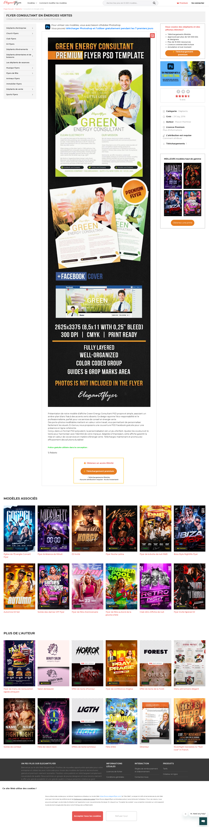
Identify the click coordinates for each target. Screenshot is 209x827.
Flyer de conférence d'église (119, 689)
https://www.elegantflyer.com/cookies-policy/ (111, 799)
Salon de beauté (46, 689)
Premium (184, 3)
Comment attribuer (172, 138)
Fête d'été (111, 747)
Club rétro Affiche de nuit (152, 612)
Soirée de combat (12, 747)
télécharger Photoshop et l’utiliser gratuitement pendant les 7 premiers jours (109, 28)
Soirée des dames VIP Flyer (51, 612)
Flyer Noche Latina (115, 554)
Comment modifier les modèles (53, 3)
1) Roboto (52, 453)
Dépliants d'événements (17, 49)
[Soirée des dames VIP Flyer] (192, 203)
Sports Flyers (12, 95)
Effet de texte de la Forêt (152, 689)
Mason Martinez (183, 122)
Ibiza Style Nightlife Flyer (186, 554)
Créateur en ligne (170, 774)
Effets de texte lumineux (84, 747)
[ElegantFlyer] (12, 3)
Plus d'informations (172, 130)
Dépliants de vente (14, 89)
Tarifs (165, 769)
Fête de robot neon (47, 747)
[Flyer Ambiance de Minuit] (173, 176)
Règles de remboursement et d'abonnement (146, 770)
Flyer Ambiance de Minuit (50, 554)
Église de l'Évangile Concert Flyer (17, 555)
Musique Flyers (13, 68)
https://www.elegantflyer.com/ (110, 796)
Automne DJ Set (12, 612)
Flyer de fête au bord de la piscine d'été (118, 613)
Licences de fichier (114, 772)
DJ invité (76, 554)
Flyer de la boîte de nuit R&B (153, 554)
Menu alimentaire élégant (186, 689)
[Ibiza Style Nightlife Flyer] (173, 203)
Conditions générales (115, 777)
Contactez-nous (141, 777)
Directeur (144, 747)
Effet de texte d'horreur (83, 689)
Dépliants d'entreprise (16, 28)
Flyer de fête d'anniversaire (85, 612)
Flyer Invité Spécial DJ (184, 612)
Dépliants (183, 111)
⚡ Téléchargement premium (98, 471)
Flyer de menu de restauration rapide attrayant (18, 690)
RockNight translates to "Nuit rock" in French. (188, 748)
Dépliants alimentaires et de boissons (18, 56)
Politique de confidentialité (83, 805)
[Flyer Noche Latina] (192, 176)
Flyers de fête (12, 73)
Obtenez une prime (182, 223)
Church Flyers (12, 33)
